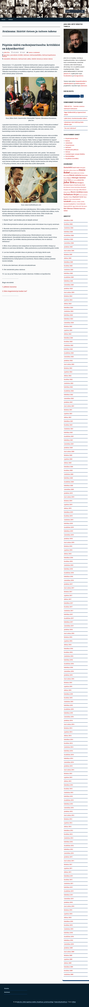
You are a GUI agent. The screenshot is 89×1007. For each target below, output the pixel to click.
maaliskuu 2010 (69, 936)
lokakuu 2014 (68, 728)
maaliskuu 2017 (69, 618)
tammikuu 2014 (69, 762)
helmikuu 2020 (68, 485)
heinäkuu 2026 (68, 220)
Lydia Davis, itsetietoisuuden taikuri (75, 118)
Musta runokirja (77, 192)
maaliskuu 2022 (69, 391)
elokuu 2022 (67, 375)
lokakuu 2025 (68, 254)
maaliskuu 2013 (69, 800)
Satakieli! (67, 201)
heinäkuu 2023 (68, 338)
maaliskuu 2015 (69, 709)
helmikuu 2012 (68, 849)
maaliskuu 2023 (69, 353)
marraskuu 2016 (69, 633)
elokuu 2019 (67, 508)
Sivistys (4, 56)
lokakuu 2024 (68, 296)
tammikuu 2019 (69, 535)
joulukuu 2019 (68, 493)
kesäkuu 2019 (68, 516)
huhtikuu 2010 (68, 932)
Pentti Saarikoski (83, 194)
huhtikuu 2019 (68, 523)
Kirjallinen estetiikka (72, 158)
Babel (67, 172)
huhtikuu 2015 (68, 705)
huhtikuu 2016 (68, 660)
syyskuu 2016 (68, 641)
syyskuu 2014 (68, 732)
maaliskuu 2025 (69, 277)
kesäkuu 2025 (68, 266)
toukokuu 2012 (68, 838)
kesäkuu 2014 (68, 743)
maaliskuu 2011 (69, 891)
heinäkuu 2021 (68, 421)
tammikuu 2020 (69, 489)
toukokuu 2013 (68, 792)
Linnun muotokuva (75, 187)
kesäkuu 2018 (68, 561)
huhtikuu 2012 (68, 842)
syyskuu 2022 (68, 372)
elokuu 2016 (67, 644)
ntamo (85, 192)
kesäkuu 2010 (68, 925)
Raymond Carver (78, 197)
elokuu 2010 (67, 917)
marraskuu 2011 (69, 861)
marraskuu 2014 (69, 724)
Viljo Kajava (84, 206)
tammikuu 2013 (69, 807)
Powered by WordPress (60, 1002)
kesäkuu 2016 (68, 652)
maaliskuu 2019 (69, 527)
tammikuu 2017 (69, 626)
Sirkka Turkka (80, 201)
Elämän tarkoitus (75, 175)
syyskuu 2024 (68, 300)
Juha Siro (7, 52)
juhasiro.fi (67, 73)
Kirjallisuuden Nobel (79, 185)
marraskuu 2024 (69, 292)
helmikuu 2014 (68, 758)
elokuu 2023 (67, 334)
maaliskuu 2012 (69, 845)
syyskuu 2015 (68, 686)
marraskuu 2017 (69, 588)
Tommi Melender (81, 204)
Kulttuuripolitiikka (36, 55)
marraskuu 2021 (69, 406)
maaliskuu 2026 (69, 235)
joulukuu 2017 (68, 584)
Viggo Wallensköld (76, 206)
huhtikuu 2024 (68, 315)
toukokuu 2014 (68, 747)
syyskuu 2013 (68, 777)
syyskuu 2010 (68, 914)
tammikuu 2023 (69, 357)
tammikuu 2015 (69, 717)
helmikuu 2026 (68, 239)
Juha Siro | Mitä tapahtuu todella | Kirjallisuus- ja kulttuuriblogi (35, 1002)
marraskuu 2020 (69, 451)
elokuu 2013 (67, 781)
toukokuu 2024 (68, 311)
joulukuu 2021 (68, 402)
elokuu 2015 (67, 690)
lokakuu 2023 (68, 326)
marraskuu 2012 (69, 815)
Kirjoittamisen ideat (71, 138)
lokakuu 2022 (68, 368)
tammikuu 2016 (69, 671)
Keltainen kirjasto (69, 185)
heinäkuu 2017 (68, 603)
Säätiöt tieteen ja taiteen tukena (42, 59)
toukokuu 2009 (68, 974)
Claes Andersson (75, 173)
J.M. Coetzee (74, 180)
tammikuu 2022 (69, 398)
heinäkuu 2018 (68, 557)
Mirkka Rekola (67, 192)
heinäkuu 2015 (68, 694)
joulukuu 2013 (68, 766)
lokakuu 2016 (68, 637)
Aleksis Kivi (75, 170)
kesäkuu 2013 (68, 788)
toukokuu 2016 (68, 656)
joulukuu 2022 (68, 360)
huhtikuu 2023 (68, 349)
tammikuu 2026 (69, 243)
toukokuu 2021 (68, 429)
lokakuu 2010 (68, 910)
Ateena (82, 170)
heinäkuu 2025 (68, 262)
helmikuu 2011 (68, 895)
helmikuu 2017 (68, 622)
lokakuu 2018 (68, 546)
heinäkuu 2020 (68, 466)
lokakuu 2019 (68, 500)
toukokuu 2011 (68, 883)
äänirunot (84, 86)
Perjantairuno (69, 145)
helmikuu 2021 (68, 440)
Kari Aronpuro (79, 183)
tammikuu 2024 (69, 322)
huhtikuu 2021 (68, 432)
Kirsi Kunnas (67, 187)
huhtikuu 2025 (68, 273)
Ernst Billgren (67, 177)
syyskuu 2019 (68, 504)
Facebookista (68, 76)
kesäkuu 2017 (68, 607)
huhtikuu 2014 (68, 751)
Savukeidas (74, 201)
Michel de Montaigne (74, 189)
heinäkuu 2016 (68, 648)
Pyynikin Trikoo (68, 197)
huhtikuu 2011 (68, 887)
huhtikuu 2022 (68, 387)
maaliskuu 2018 (69, 573)
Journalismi (13, 55)
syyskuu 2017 (68, 595)
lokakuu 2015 (68, 682)
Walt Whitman (68, 208)
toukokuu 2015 (68, 701)
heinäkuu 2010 (68, 921)
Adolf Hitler (76, 167)
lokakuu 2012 (68, 819)
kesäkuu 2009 (68, 970)
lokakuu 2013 (68, 773)
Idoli (69, 180)
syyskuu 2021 (68, 413)
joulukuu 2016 (68, 629)
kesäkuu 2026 (68, 224)
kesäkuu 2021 (68, 425)
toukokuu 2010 (68, 929)
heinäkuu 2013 (68, 785)
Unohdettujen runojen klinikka (75, 154)
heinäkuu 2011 (68, 876)
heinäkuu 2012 (68, 830)
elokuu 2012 (67, 826)
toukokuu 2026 (68, 228)
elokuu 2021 (67, 417)
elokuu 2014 (67, 735)
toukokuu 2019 (68, 519)
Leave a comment (34, 53)
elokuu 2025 (67, 258)
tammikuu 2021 (69, 444)
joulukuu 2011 (68, 857)
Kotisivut (10, 19)
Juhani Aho (81, 180)
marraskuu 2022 (69, 364)
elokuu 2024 (67, 303)
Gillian (74, 1002)
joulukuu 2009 (68, 948)
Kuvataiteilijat (69, 156)
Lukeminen (68, 143)
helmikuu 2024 (68, 319)
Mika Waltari (82, 189)
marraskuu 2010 (69, 906)
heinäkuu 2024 (68, 307)
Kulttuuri (26, 55)
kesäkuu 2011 (68, 879)
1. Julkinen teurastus (9, 287)
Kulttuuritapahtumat (49, 55)
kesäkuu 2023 (68, 341)
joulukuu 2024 (68, 288)
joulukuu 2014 (68, 720)
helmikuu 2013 (68, 804)
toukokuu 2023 (68, 345)
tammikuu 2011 (69, 898)
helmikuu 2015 (68, 713)
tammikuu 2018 (69, 580)
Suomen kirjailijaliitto (70, 204)
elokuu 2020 (67, 463)
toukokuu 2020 (68, 474)
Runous (67, 141)
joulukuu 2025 (68, 247)
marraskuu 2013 (69, 770)
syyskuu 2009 (68, 959)
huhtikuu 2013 (68, 796)
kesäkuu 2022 (68, 379)
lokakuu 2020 (68, 455)
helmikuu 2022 (68, 394)
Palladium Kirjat (71, 194)
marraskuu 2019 (69, 497)
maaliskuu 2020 (69, 482)
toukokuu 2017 (68, 610)
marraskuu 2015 (69, 679)
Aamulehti (7, 59)
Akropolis (82, 167)
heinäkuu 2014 (68, 739)
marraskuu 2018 (69, 542)
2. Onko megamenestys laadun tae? (14, 291)
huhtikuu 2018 (68, 569)
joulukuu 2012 (68, 811)
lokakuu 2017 (68, 591)
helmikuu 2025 (68, 281)
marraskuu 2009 (69, 951)
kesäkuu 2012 (68, 834)
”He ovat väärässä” (70, 128)
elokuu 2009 (67, 963)
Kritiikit (20, 55)
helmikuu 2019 (68, 531)
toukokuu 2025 (68, 269)
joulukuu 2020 (68, 447)
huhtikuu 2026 (68, 231)
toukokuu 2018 (68, 565)
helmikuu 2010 (68, 940)
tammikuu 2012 (69, 853)
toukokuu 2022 (68, 383)
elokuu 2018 (67, 554)
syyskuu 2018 (68, 550)
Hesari (65, 180)
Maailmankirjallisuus (71, 149)
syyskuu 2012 (68, 823)
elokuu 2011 (67, 872)
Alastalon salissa (68, 170)
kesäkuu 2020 (68, 470)
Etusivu (3, 19)
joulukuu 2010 (68, 902)
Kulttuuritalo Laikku (24, 59)
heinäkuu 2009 (68, 967)
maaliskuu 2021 (69, 436)
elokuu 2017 (67, 599)
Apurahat (7, 55)
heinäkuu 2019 (68, 512)
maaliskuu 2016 (69, 663)
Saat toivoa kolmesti (74, 199)
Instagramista (78, 76)
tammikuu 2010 (69, 944)
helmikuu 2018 (68, 576)
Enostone (85, 175)
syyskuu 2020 (68, 459)
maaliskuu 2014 (69, 754)
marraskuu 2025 (69, 250)
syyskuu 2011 (68, 868)
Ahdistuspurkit (80, 83)
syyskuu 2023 (68, 330)
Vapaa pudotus (68, 206)
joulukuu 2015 (68, 675)
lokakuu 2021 (68, 410)
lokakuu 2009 (68, 955)
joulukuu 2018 (68, 538)
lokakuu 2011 (68, 864)
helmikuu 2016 (68, 667)
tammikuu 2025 (69, 285)
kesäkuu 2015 (68, 698)
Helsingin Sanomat (79, 178)
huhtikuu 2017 (68, 614)
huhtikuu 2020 (68, 478)
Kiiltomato (14, 59)
